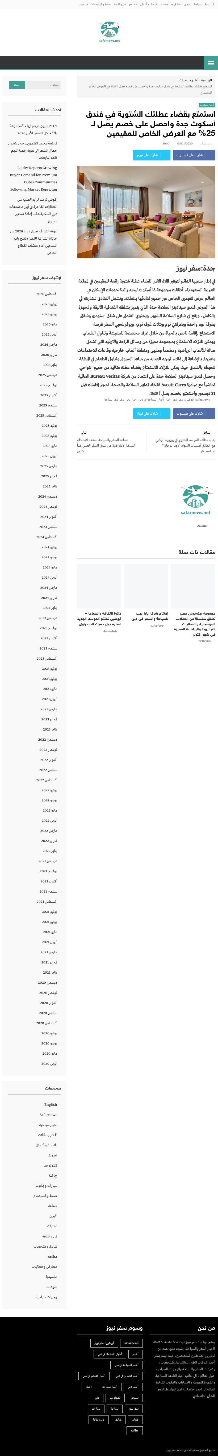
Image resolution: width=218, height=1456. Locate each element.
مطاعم (133, 4)
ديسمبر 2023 (48, 618)
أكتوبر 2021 (49, 881)
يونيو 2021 (49, 921)
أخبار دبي (131, 399)
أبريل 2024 (49, 577)
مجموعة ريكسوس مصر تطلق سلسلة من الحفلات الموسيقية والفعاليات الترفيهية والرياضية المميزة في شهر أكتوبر (194, 624)
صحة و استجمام (101, 4)
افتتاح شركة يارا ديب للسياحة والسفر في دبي (150, 616)
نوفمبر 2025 (48, 385)
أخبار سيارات (109, 1387)
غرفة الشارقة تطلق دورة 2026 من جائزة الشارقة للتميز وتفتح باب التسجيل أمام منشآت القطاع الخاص (33, 242)
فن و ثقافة (120, 4)
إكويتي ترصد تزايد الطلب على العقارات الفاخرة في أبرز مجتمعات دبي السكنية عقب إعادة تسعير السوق (33, 210)
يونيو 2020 (49, 1043)
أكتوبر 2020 (48, 1003)
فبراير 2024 (49, 597)
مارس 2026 (48, 344)
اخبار (89, 1387)
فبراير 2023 (49, 719)
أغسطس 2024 (46, 537)
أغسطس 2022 (46, 780)
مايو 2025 (50, 445)
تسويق (52, 1155)
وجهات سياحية (46, 1297)
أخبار (168, 399)
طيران (187, 4)
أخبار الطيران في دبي (127, 1376)
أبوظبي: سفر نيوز (183, 399)
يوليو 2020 (49, 1033)
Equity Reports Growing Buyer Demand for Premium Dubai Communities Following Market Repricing (33, 179)
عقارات (52, 1226)
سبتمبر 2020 (48, 1013)
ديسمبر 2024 (47, 496)
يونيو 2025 (49, 435)
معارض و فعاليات (44, 1266)
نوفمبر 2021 (48, 871)
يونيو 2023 (49, 678)
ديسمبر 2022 (47, 739)
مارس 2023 (49, 709)
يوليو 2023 (49, 668)
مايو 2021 (50, 932)
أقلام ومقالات (47, 1135)
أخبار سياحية (190, 80)
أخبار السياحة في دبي (151, 399)
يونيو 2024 (49, 557)
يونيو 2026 (49, 314)
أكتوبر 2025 (48, 395)
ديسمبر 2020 (47, 982)
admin (207, 144)
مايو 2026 (50, 324)
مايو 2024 (50, 567)
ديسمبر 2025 (47, 375)
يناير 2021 (50, 972)
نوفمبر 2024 (48, 506)
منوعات (52, 1287)
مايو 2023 (50, 689)
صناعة (52, 1206)
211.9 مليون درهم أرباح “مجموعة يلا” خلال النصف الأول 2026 (33, 130)
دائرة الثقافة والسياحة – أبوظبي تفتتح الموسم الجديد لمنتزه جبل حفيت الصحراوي (99, 618)
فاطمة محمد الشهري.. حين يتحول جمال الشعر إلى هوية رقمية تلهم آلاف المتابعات (32, 150)
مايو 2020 (50, 1053)
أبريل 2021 (49, 942)
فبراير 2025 (49, 476)
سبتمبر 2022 (48, 770)
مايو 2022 (50, 810)
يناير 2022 (50, 851)
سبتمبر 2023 (48, 648)
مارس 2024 (48, 587)
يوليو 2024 (49, 547)
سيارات (96, 1409)
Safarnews (48, 1114)
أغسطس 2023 (47, 658)
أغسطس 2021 (47, 901)
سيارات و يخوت (46, 1185)
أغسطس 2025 (46, 415)
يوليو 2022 (49, 790)
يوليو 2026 (49, 304)
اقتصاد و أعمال (149, 4)
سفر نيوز (119, 399)
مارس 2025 (48, 466)
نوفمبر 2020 (48, 992)
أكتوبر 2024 (48, 516)
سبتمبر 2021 (48, 891)
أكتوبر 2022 (48, 759)
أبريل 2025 (49, 456)
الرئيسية (209, 4)
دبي (97, 1398)
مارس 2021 (49, 952)
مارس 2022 (48, 830)
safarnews (202, 399)
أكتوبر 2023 (49, 638)
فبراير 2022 (49, 840)
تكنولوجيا (50, 1165)
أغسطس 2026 (46, 294)
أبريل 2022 (49, 820)
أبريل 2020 (49, 1063)
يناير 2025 (50, 486)
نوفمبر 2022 (48, 749)
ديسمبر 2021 (48, 861)
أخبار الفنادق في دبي (94, 1376)
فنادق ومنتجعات (171, 4)
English (50, 1104)
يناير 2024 (50, 608)
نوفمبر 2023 (48, 628)
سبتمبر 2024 (48, 527)
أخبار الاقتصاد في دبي (110, 1354)
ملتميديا (83, 4)
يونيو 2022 (49, 800)
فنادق (118, 1420)
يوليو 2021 (49, 911)
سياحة (197, 4)
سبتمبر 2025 (48, 405)
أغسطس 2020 (46, 1023)
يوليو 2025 (49, 425)
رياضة (53, 1175)
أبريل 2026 (49, 334)
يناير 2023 (50, 729)
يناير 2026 (50, 364)
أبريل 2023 (49, 699)
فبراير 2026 (49, 354)
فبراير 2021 (49, 962)
